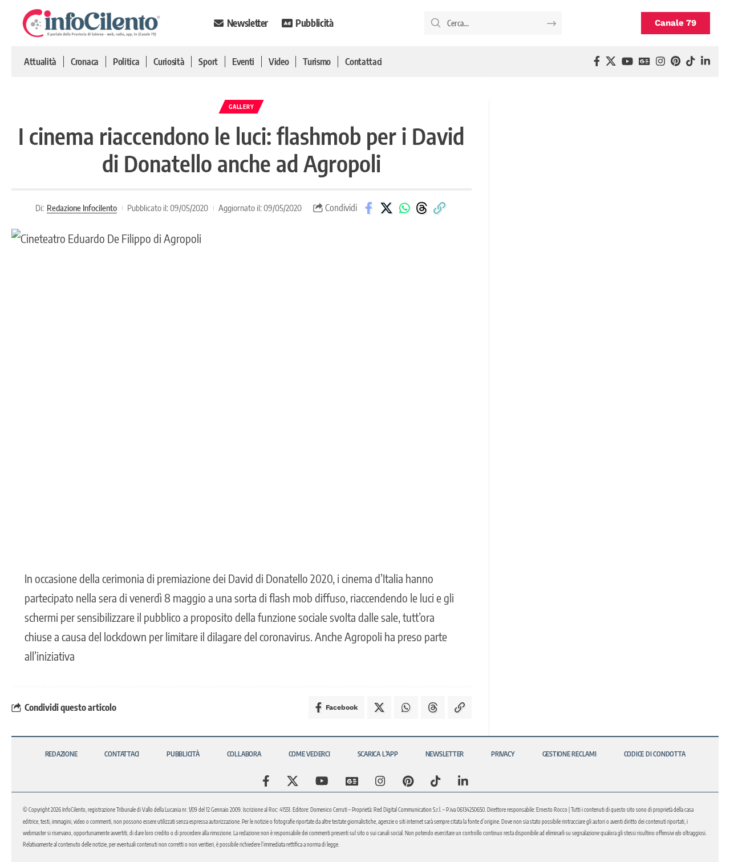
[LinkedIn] (705, 61)
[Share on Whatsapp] (404, 208)
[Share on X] (387, 208)
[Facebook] (597, 61)
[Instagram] (660, 61)
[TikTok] (690, 61)
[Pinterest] (675, 61)
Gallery (241, 106)
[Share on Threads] (422, 208)
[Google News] (644, 61)
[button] (440, 208)
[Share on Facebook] (369, 208)
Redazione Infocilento (82, 208)
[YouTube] (627, 61)
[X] (611, 61)
